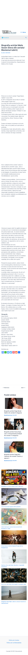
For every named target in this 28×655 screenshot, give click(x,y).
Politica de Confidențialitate (14, 642)
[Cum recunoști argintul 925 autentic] (14, 496)
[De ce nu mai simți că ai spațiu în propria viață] (14, 575)
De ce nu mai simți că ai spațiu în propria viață (13, 584)
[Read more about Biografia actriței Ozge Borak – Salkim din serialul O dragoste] (14, 403)
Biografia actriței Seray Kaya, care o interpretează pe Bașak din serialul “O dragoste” (13, 433)
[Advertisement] (14, 14)
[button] (26, 37)
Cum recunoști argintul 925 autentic (11, 506)
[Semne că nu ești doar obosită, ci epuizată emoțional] (14, 556)
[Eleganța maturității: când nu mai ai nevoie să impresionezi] (14, 593)
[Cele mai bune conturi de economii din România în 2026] (14, 516)
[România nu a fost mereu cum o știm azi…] (14, 477)
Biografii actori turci (8, 415)
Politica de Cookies (14, 640)
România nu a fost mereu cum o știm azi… (12, 486)
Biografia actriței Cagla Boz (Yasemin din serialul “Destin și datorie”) (13, 456)
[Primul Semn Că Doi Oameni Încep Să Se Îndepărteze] (14, 537)
